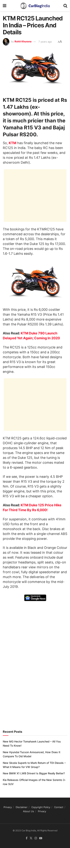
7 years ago (45, 41)
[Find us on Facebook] (26, 838)
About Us (28, 811)
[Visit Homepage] (35, 5)
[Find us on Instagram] (36, 838)
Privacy (8, 807)
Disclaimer (21, 807)
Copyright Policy (40, 807)
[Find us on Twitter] (30, 838)
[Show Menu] (4, 5)
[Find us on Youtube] (40, 838)
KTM (12, 143)
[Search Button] (65, 5)
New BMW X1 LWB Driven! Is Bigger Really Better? (34, 773)
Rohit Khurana (23, 41)
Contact (58, 807)
